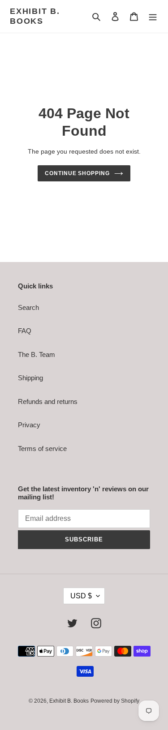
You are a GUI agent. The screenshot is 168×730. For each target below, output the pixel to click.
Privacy (29, 425)
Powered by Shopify (114, 701)
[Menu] (152, 16)
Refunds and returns (48, 401)
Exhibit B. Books (35, 16)
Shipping (30, 378)
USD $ (81, 596)
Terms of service (42, 448)
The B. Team (36, 354)
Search (28, 307)
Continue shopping (77, 173)
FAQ (24, 331)
